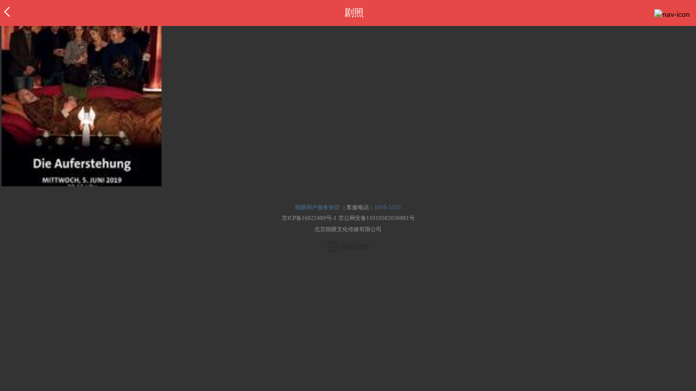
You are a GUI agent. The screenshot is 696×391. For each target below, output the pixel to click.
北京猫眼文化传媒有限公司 (348, 229)
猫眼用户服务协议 (317, 207)
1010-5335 (387, 207)
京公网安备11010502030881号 (376, 218)
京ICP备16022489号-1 (309, 218)
